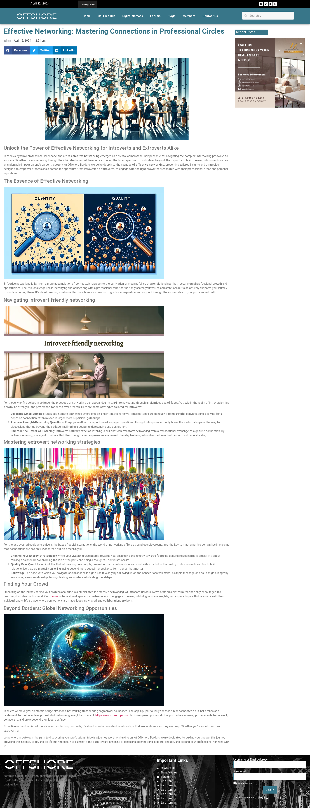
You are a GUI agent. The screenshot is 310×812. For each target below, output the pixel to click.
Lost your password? (245, 797)
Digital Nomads (132, 16)
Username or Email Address (250, 759)
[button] (225, 4)
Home (87, 16)
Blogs (171, 16)
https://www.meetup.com (111, 715)
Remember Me (244, 783)
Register (263, 797)
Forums (155, 16)
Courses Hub (106, 16)
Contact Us (210, 16)
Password (239, 771)
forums (53, 596)
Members (189, 16)
